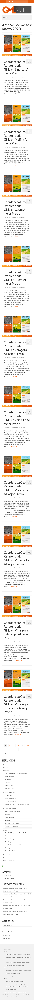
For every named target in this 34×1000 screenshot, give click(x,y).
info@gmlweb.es (8, 878)
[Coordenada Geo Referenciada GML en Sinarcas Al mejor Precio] (17, 46)
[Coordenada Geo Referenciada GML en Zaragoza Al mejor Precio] (17, 326)
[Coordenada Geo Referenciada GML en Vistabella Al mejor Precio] (17, 466)
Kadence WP (14, 996)
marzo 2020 (6, 935)
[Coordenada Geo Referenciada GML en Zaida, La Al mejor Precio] (17, 396)
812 (28, 745)
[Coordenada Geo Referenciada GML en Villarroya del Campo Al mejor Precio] (17, 607)
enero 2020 (6, 938)
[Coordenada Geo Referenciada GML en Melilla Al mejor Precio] (17, 116)
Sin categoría (22, 77)
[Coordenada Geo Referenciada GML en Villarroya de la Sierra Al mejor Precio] (17, 681)
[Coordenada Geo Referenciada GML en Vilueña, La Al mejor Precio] (17, 536)
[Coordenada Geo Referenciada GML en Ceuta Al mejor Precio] (17, 186)
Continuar (15, 96)
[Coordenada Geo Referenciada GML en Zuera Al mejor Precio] (17, 256)
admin (8, 77)
